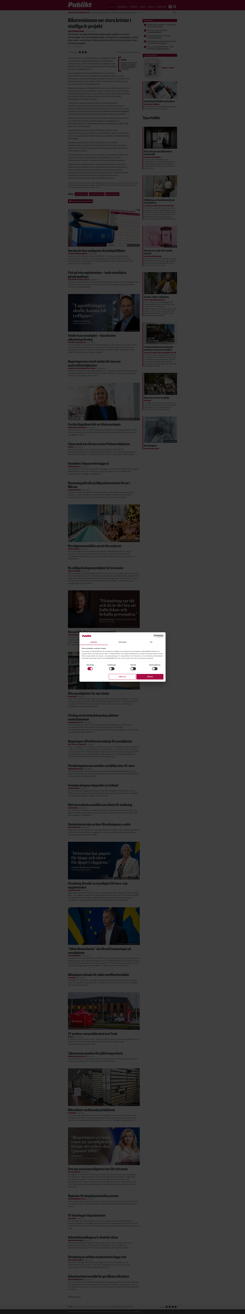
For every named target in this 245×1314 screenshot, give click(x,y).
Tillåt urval (122, 676)
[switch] (111, 668)
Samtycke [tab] (94, 642)
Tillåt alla (150, 676)
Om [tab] (151, 642)
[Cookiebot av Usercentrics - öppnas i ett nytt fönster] (155, 635)
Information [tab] (122, 642)
